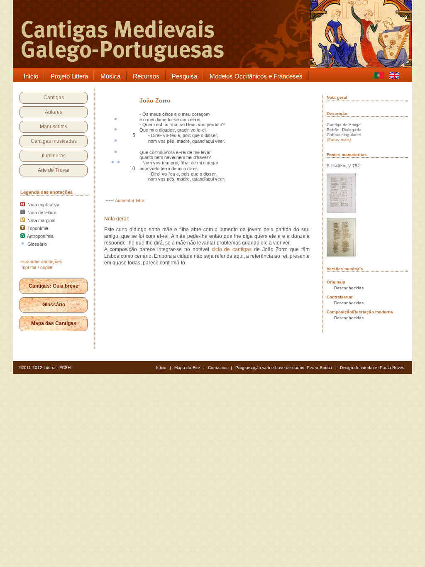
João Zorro (155, 100)
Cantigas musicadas (54, 141)
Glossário (53, 305)
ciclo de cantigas (232, 249)
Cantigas (54, 97)
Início (161, 367)
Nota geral (337, 97)
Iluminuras (54, 156)
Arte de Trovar (54, 170)
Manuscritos (53, 127)
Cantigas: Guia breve (53, 286)
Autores (53, 112)
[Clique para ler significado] (115, 119)
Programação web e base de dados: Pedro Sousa (283, 367)
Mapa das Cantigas (53, 323)
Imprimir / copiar (36, 267)
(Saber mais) (339, 139)
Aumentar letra (129, 200)
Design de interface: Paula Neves (372, 367)
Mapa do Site (187, 367)
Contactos (217, 367)
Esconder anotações (41, 261)
